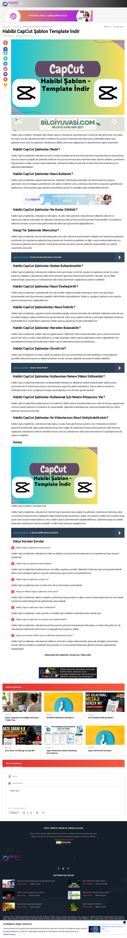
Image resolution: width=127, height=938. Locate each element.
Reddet (103, 931)
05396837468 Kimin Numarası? (60, 718)
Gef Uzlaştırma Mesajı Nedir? (101, 718)
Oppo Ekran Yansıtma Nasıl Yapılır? (96, 892)
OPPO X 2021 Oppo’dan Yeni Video (30, 893)
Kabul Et (117, 931)
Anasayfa (6, 27)
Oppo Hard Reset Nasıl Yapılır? (94, 881)
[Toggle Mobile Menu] (21, 3)
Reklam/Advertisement (63, 839)
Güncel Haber (22, 884)
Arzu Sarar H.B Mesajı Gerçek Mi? (20, 751)
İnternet (16, 27)
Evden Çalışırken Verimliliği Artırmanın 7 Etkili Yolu (22, 719)
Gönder (14, 813)
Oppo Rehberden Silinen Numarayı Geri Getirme (62, 752)
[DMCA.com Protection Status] (63, 842)
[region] (63, 929)
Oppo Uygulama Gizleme (92, 904)
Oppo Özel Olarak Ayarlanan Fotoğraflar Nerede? (36, 881)
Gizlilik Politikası (9, 934)
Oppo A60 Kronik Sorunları (99, 751)
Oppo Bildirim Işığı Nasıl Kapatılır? (30, 904)
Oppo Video (21, 895)
